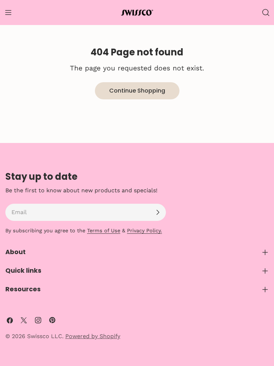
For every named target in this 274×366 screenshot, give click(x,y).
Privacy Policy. (144, 230)
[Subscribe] (157, 212)
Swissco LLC (44, 336)
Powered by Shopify (92, 336)
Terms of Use (103, 230)
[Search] (266, 12)
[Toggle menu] (8, 12)
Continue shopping (137, 90)
